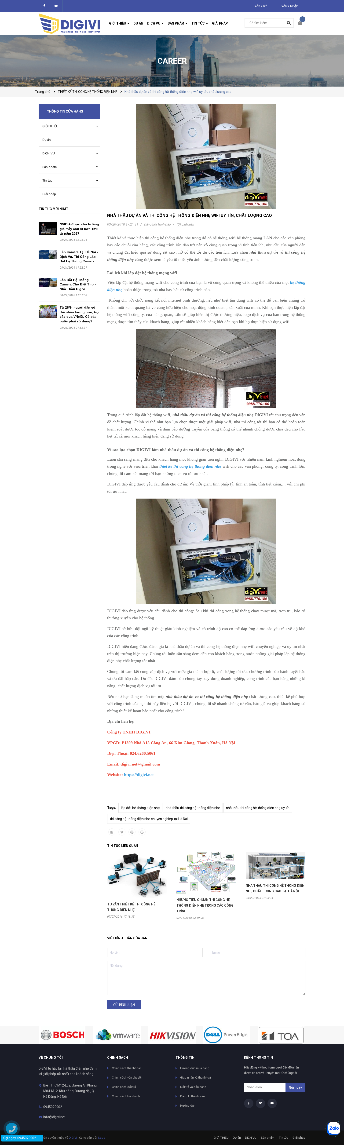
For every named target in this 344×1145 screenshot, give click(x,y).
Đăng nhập (289, 5)
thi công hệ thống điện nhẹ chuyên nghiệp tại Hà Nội (149, 819)
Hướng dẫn (187, 1105)
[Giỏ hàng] (301, 23)
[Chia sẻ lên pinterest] (131, 831)
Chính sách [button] (117, 1057)
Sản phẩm (49, 167)
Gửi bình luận (124, 1005)
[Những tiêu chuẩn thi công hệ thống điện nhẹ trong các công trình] (206, 872)
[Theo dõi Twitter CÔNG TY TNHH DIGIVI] (56, 6)
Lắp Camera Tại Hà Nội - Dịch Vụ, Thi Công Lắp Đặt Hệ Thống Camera (79, 256)
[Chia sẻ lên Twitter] (121, 831)
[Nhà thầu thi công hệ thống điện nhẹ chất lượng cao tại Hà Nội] (276, 865)
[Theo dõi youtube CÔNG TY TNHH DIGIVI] (272, 1103)
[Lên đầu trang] (331, 1113)
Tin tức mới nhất (53, 209)
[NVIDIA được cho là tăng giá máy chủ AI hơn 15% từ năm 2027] (48, 228)
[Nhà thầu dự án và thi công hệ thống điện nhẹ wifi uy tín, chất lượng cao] (206, 156)
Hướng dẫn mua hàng (194, 1068)
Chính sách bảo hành (126, 1096)
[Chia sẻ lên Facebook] (111, 831)
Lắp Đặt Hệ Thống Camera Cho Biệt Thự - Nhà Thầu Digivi (78, 284)
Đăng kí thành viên (192, 1096)
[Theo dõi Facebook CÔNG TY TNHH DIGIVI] (44, 6)
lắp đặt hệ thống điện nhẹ (140, 808)
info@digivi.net (54, 1117)
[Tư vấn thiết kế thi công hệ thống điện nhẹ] (137, 875)
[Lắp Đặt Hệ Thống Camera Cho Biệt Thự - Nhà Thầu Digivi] (48, 282)
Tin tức (47, 180)
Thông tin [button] (185, 1057)
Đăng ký (260, 5)
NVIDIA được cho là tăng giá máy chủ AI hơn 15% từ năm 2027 (79, 228)
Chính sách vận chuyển (127, 1077)
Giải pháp (49, 194)
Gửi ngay (295, 1087)
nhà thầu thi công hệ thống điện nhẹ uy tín (257, 808)
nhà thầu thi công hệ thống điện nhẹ (193, 808)
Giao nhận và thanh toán (196, 1077)
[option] (137, 885)
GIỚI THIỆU (50, 126)
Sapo (101, 1137)
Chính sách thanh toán (127, 1068)
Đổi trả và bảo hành (193, 1087)
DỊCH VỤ (48, 153)
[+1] (142, 831)
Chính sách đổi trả (124, 1087)
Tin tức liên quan (122, 846)
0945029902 (52, 1107)
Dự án (46, 140)
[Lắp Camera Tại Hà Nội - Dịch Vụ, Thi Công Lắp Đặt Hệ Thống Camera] (48, 254)
